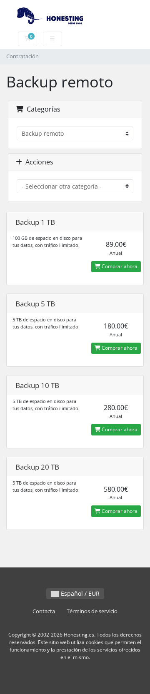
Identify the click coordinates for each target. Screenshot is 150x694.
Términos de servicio (92, 611)
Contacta (43, 611)
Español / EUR (79, 593)
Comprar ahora (119, 266)
